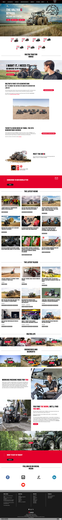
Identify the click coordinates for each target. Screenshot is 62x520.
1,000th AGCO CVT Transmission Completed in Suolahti (9, 208)
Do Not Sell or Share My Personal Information (24, 516)
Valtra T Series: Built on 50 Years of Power (31, 279)
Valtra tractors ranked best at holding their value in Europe (30, 208)
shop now (30, 442)
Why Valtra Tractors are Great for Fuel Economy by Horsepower (10, 300)
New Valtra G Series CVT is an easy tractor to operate (10, 228)
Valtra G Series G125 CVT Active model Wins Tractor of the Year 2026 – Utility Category (50, 209)
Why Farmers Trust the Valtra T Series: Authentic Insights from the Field (51, 280)
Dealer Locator (4, 519)
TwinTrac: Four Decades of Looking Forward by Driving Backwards (51, 300)
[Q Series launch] (18, 156)
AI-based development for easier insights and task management (30, 228)
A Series (8, 16)
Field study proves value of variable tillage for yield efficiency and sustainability (49, 229)
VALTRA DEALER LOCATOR (10, 74)
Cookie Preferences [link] (31, 517)
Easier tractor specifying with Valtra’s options (50, 322)
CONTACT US (10, 459)
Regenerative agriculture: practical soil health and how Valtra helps (29, 301)
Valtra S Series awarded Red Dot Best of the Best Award (50, 248)
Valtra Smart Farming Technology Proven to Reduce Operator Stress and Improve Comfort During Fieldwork (31, 249)
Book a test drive (14, 16)
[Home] (1, 1)
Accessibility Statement (41, 516)
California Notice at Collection (34, 516)
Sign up (10, 184)
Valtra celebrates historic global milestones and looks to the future (10, 248)
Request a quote (21, 16)
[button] (28, 35)
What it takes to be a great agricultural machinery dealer (30, 322)
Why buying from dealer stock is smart (9, 322)
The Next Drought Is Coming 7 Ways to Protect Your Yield (10, 279)
